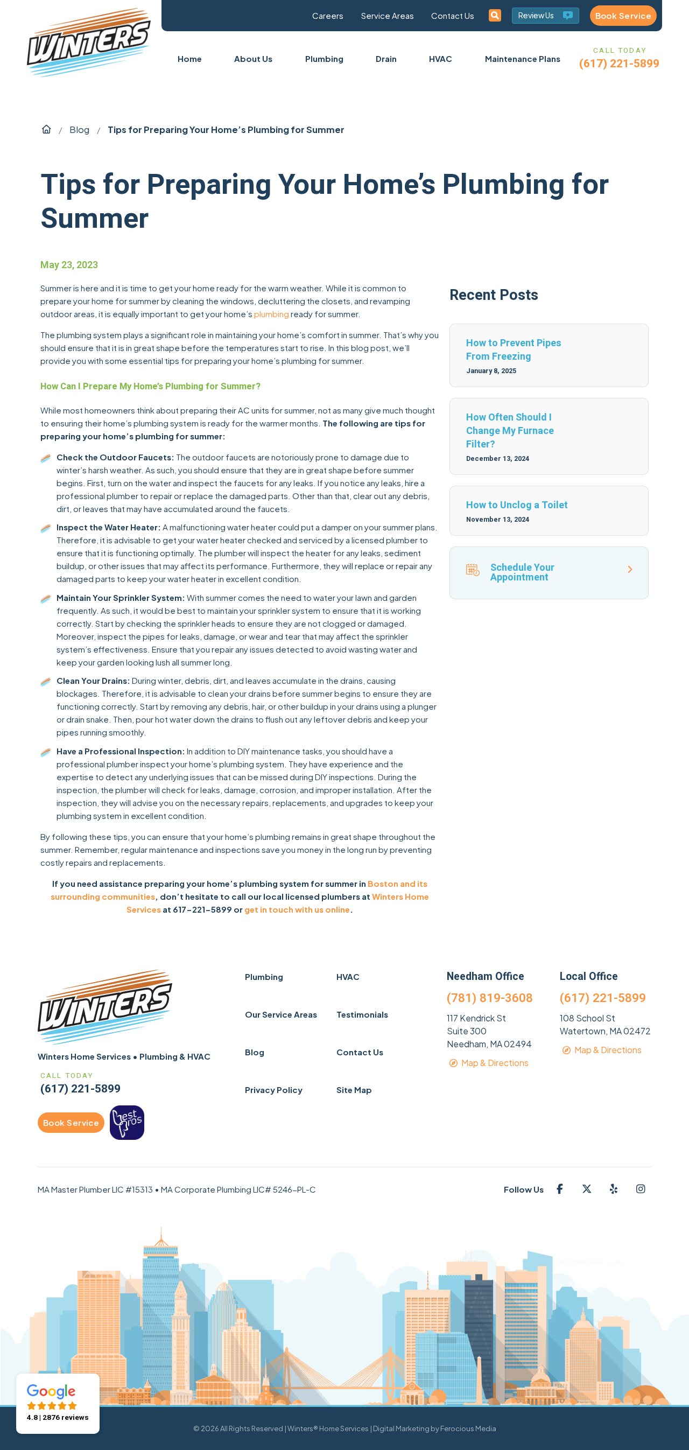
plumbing (271, 314)
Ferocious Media (468, 1428)
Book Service (623, 15)
